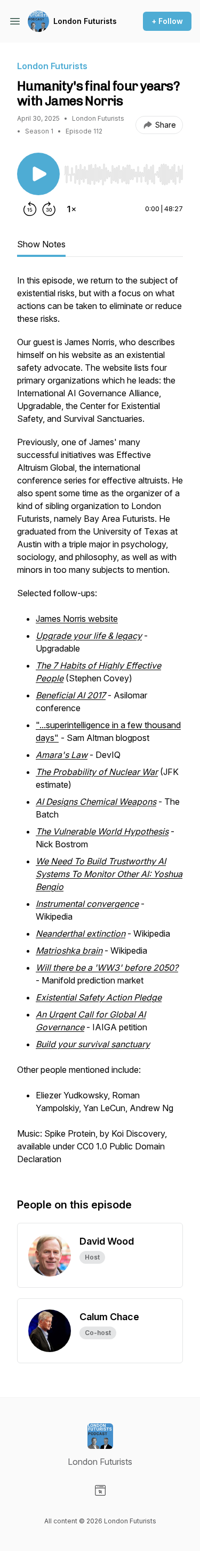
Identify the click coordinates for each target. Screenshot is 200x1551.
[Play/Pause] (38, 174)
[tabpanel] (100, 725)
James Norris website (77, 618)
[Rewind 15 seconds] (29, 209)
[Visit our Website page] (100, 1490)
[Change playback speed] (71, 209)
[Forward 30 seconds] (49, 209)
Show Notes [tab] (41, 244)
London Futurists (85, 21)
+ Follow (167, 21)
